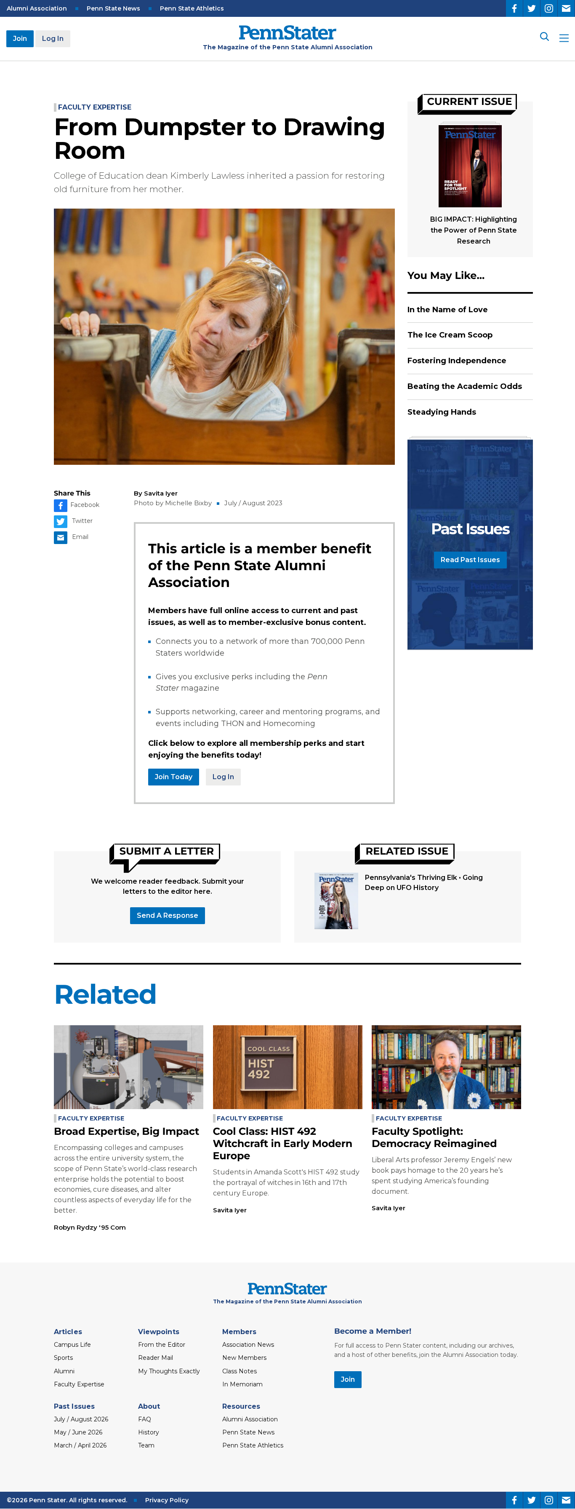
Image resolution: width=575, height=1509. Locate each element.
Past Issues (74, 1406)
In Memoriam (242, 1384)
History (148, 1432)
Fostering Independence (456, 360)
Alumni (64, 1371)
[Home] (287, 37)
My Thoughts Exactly (169, 1371)
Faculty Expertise (94, 107)
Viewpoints (158, 1332)
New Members (244, 1358)
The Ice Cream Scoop (449, 335)
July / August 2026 (81, 1419)
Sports (63, 1358)
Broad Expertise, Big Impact (126, 1132)
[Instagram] (548, 8)
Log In (53, 39)
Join (20, 39)
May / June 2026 (78, 1432)
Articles (68, 1332)
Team (146, 1445)
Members (239, 1332)
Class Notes (239, 1371)
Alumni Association (37, 8)
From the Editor (161, 1344)
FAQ (144, 1419)
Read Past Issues (470, 560)
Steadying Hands (441, 412)
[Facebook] (514, 8)
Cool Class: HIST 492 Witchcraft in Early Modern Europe (283, 1144)
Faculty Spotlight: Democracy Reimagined (434, 1138)
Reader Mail (155, 1358)
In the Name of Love (447, 309)
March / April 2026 (80, 1445)
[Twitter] (531, 8)
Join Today (173, 777)
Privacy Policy (167, 1500)
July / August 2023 (253, 503)
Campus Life (72, 1344)
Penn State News (113, 8)
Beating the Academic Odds (464, 386)
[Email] (566, 8)
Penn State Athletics (192, 8)
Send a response (167, 915)
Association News (248, 1344)
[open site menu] (564, 39)
